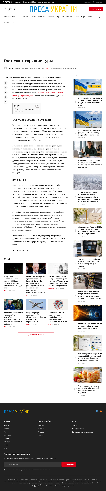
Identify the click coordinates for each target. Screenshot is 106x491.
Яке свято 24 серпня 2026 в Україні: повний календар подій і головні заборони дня (90, 101)
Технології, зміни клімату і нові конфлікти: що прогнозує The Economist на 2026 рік (57, 317)
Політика (41, 17)
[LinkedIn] (6, 92)
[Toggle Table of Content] (36, 106)
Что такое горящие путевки (27, 109)
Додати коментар (36, 335)
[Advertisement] (53, 40)
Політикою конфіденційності (41, 470)
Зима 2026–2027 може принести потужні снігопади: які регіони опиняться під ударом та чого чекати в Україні (89, 197)
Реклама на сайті (89, 2)
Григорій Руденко (14, 68)
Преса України (92, 480)
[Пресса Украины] (53, 9)
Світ (33, 17)
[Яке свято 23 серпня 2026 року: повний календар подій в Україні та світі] (87, 119)
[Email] (6, 102)
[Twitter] (6, 88)
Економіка (51, 17)
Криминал (51, 288)
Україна (25, 17)
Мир (47, 68)
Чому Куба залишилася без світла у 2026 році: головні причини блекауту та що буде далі (13, 282)
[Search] (99, 16)
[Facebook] (6, 83)
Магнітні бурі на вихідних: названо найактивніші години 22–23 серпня (90, 326)
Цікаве (89, 17)
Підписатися (96, 9)
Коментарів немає (58, 68)
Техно (76, 17)
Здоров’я (69, 17)
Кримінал (60, 17)
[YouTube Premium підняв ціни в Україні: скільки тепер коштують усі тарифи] (87, 248)
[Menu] (102, 16)
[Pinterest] (6, 97)
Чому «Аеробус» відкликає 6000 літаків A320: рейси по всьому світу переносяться (36, 317)
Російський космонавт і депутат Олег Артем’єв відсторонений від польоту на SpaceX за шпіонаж (13, 318)
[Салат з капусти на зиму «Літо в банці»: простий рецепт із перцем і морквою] (87, 375)
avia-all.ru (19, 112)
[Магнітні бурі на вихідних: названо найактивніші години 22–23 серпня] (87, 313)
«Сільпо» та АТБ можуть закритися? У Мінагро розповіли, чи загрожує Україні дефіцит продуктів (90, 294)
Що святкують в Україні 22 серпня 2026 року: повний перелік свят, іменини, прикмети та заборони (90, 357)
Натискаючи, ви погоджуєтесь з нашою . (28, 470)
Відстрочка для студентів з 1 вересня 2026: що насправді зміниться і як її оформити (90, 163)
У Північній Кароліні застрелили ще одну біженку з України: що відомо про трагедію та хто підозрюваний (58, 281)
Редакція (99, 2)
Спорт (83, 17)
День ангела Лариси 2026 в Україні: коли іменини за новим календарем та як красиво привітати (90, 230)
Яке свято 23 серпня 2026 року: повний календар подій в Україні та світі (36, 2)
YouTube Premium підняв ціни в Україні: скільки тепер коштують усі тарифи (89, 262)
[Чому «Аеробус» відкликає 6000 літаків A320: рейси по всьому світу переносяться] (36, 304)
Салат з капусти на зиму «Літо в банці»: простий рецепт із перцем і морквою (89, 389)
